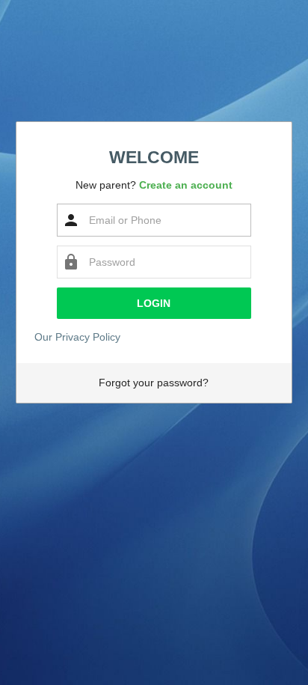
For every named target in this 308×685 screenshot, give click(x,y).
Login (153, 303)
